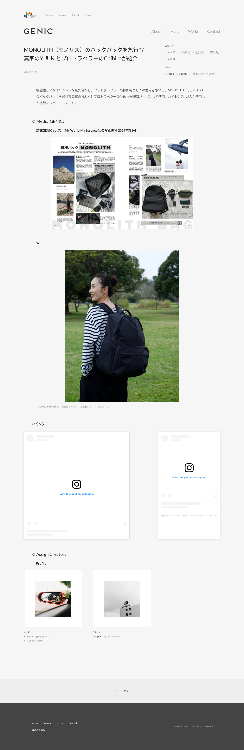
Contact (88, 15)
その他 (171, 59)
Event (212, 73)
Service (49, 15)
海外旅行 (214, 52)
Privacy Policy (38, 729)
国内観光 (185, 52)
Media (171, 73)
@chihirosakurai (111, 636)
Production (197, 73)
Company (63, 15)
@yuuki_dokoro (42, 636)
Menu (175, 31)
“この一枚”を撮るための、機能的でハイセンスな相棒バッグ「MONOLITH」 (72, 406)
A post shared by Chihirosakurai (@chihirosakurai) (189, 515)
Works (193, 31)
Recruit (76, 15)
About (156, 31)
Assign (183, 73)
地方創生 (200, 52)
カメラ (171, 52)
